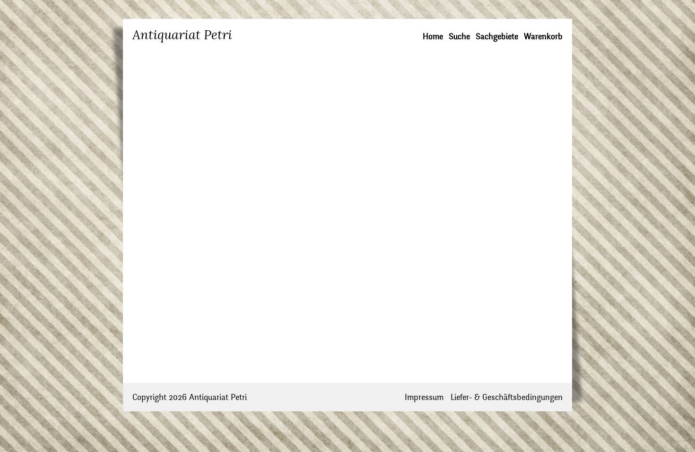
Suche (459, 37)
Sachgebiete (497, 37)
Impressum (424, 397)
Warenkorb (543, 37)
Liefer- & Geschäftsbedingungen (507, 397)
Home (433, 37)
